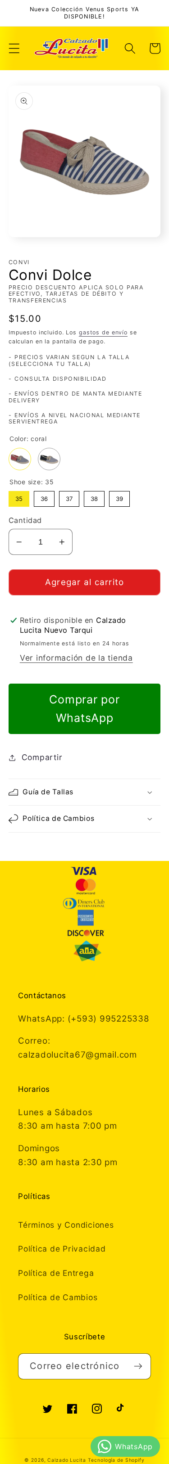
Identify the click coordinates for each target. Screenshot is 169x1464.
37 (69, 496)
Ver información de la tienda (76, 657)
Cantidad (25, 520)
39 (119, 496)
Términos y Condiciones (66, 1225)
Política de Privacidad (62, 1248)
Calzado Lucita (66, 1460)
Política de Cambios (57, 1297)
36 (44, 496)
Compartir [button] (42, 757)
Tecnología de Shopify (116, 1460)
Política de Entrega (56, 1273)
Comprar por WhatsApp (84, 709)
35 (19, 496)
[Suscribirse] (138, 1366)
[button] (14, 48)
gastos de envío (103, 332)
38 (94, 496)
